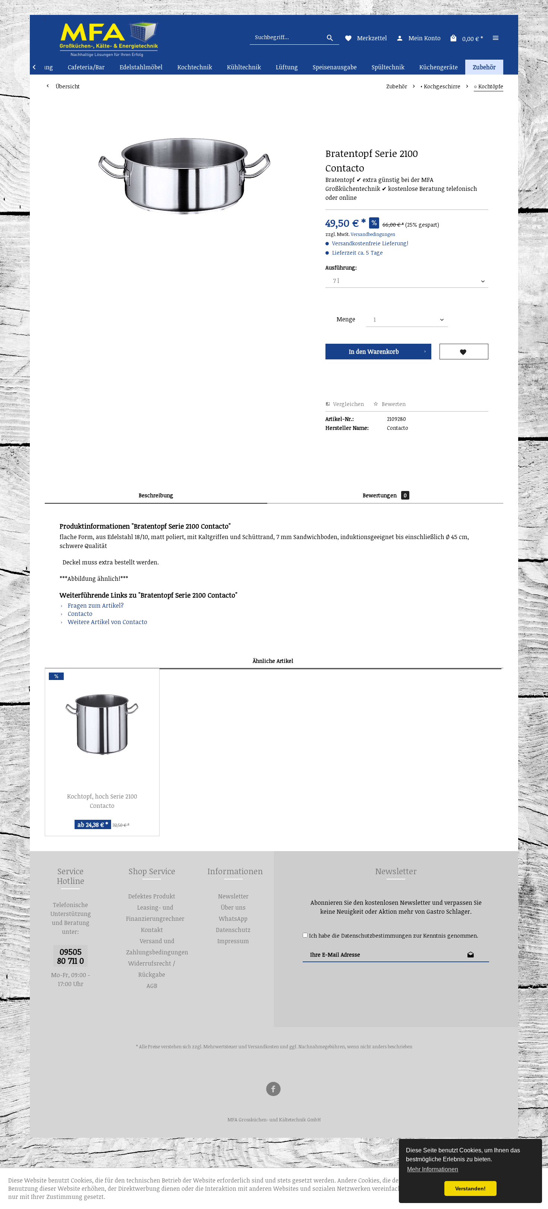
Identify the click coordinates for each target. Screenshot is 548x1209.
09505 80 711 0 (70, 956)
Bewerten (393, 403)
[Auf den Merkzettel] (464, 351)
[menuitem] (294, 37)
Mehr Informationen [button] (432, 1169)
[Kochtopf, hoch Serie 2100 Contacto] (102, 726)
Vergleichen (348, 403)
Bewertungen (385, 495)
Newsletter (233, 896)
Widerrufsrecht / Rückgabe (151, 969)
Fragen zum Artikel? (95, 605)
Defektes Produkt (151, 896)
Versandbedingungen (373, 234)
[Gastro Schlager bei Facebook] (273, 1090)
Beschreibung (156, 495)
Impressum (233, 941)
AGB (152, 986)
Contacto (79, 614)
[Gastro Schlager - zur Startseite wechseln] (108, 37)
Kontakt (152, 930)
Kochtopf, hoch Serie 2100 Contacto (102, 801)
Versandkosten (263, 1046)
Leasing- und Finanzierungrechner (155, 913)
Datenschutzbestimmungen (376, 935)
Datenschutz (233, 930)
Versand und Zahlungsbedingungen (157, 946)
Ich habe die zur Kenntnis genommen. (393, 935)
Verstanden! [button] (470, 1188)
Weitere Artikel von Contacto (106, 622)
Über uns (233, 907)
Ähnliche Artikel (273, 660)
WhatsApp (233, 918)
